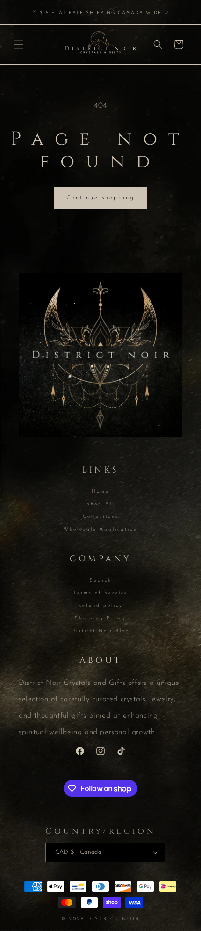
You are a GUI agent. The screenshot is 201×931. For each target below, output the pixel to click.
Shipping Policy (100, 618)
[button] (18, 44)
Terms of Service (100, 593)
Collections (101, 516)
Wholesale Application (100, 529)
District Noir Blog (101, 630)
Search (101, 580)
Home (100, 491)
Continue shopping (100, 198)
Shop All (100, 504)
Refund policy (100, 605)
